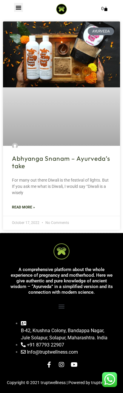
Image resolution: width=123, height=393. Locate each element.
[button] (18, 7)
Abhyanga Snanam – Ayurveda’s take (61, 162)
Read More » (23, 207)
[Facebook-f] (49, 365)
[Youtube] (74, 365)
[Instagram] (61, 365)
